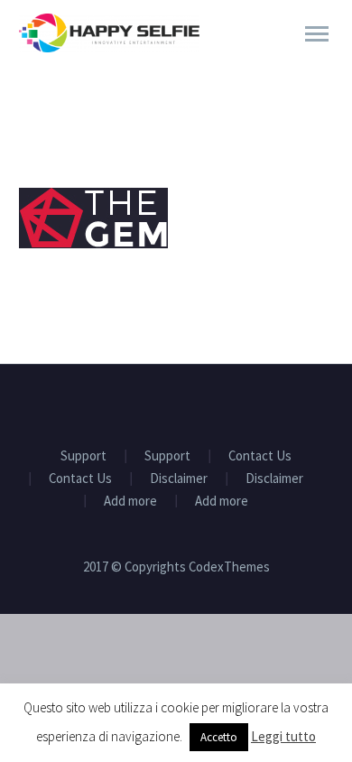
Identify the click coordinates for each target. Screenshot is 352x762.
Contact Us (260, 456)
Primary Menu (317, 34)
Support (83, 456)
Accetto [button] (218, 737)
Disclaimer (179, 479)
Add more (130, 501)
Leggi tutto (283, 736)
